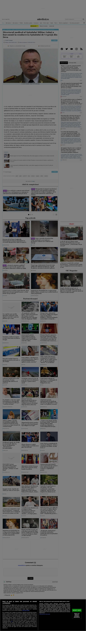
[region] (43, 615)
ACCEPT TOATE (77, 610)
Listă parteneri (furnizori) (44, 614)
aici (12, 621)
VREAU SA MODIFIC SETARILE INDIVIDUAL (77, 615)
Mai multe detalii (26, 610)
